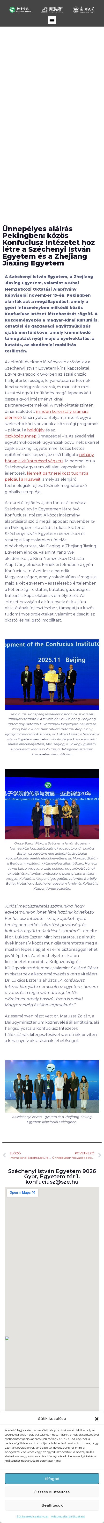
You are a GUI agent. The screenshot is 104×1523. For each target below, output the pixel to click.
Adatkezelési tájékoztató (68, 1516)
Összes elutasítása (52, 1492)
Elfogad (52, 1478)
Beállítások (52, 1505)
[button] (96, 1418)
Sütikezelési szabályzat (33, 1516)
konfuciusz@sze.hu (52, 1182)
